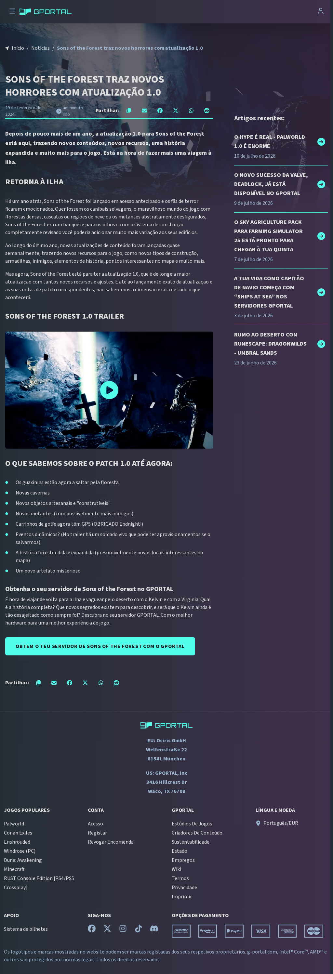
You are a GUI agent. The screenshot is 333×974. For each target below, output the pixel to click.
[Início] (46, 12)
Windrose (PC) (19, 851)
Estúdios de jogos (192, 823)
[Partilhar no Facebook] (159, 110)
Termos (180, 878)
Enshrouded (17, 842)
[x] (107, 930)
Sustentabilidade (190, 842)
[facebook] (92, 930)
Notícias (40, 48)
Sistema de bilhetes (26, 929)
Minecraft (14, 869)
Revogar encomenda (111, 842)
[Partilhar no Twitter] (175, 110)
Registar (97, 832)
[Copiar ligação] (128, 110)
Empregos (183, 860)
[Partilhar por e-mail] (144, 110)
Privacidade (184, 887)
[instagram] (123, 930)
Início (18, 48)
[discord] (154, 930)
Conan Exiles (18, 832)
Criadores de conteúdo (197, 832)
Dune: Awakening (23, 860)
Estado (179, 851)
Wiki (176, 869)
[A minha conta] (320, 12)
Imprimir (182, 896)
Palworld (14, 823)
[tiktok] (138, 930)
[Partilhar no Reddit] (206, 110)
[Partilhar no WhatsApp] (191, 110)
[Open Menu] (12, 12)
